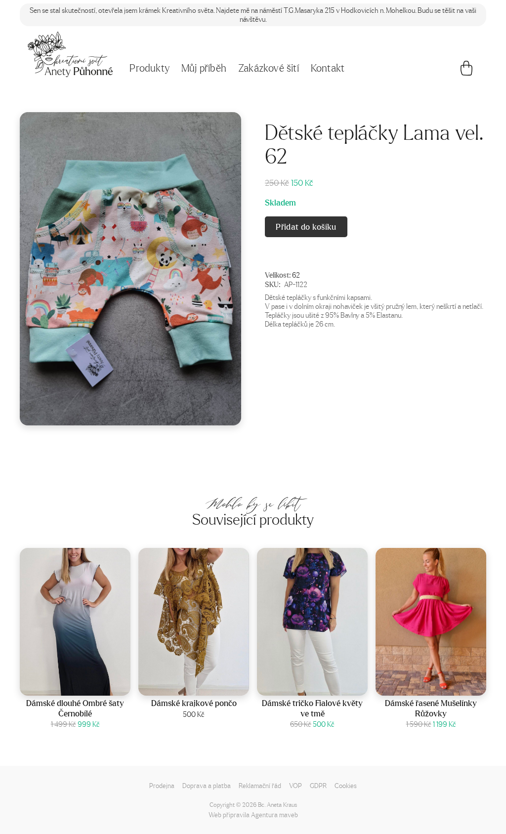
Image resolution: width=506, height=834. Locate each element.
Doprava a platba (206, 785)
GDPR (318, 785)
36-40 (443, 685)
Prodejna (161, 785)
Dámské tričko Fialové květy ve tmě (312, 708)
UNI (207, 685)
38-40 (325, 685)
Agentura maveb (274, 814)
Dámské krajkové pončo (194, 703)
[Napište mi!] (70, 54)
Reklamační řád (260, 785)
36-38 (88, 685)
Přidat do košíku (306, 226)
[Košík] (466, 70)
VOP (295, 785)
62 (296, 274)
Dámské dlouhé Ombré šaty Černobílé (75, 708)
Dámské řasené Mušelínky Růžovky (431, 708)
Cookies (346, 785)
